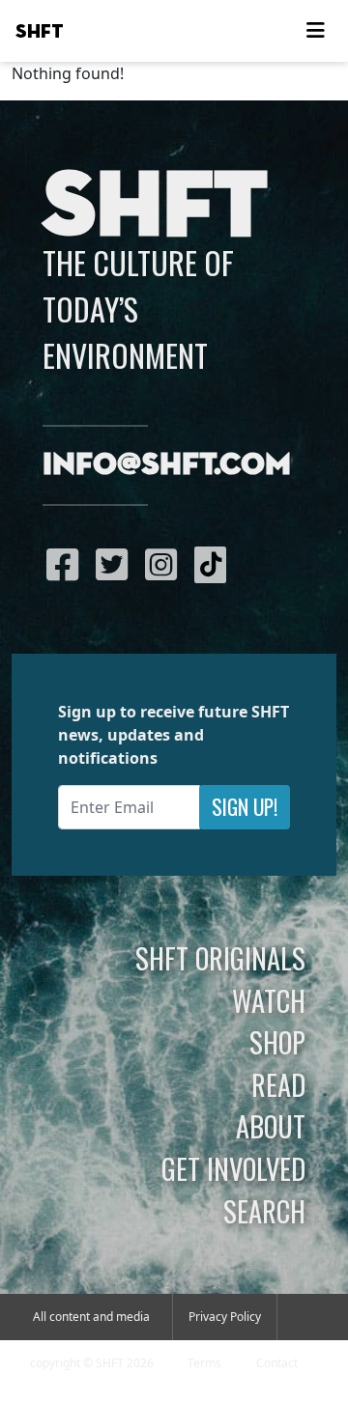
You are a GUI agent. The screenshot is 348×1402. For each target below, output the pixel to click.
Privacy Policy (224, 1316)
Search (264, 1211)
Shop (277, 1042)
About (270, 1126)
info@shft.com (167, 465)
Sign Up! (244, 807)
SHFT (39, 32)
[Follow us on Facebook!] (67, 564)
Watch (268, 1000)
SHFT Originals (220, 958)
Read (278, 1084)
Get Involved (233, 1168)
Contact (277, 1363)
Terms (204, 1363)
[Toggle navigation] (315, 31)
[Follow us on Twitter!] (116, 564)
